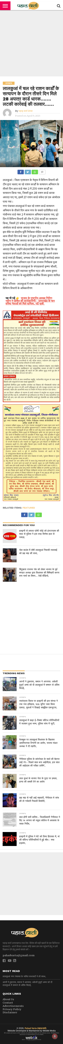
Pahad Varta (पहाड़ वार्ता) (35, 1028)
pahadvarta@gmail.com (18, 955)
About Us (8, 999)
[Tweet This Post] (27, 171)
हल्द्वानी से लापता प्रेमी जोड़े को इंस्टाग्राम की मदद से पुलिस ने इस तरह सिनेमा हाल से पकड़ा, (39, 534)
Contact (8, 1002)
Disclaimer (10, 1012)
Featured (29, 507)
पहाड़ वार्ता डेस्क (26, 111)
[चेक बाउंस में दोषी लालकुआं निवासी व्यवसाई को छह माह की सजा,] (10, 555)
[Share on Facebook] (21, 171)
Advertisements (13, 1006)
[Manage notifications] (55, 1036)
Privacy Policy (12, 1009)
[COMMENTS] (42, 171)
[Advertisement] (31, 43)
